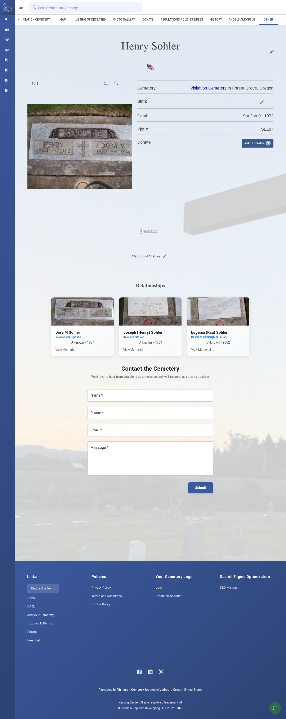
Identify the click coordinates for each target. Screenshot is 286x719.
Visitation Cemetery (208, 88)
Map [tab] (62, 19)
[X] (161, 673)
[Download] (127, 83)
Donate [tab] (147, 19)
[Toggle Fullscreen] (106, 83)
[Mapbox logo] (148, 231)
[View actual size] (116, 83)
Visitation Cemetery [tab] (34, 19)
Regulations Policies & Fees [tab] (182, 19)
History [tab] (216, 19)
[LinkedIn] (150, 673)
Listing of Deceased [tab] (90, 19)
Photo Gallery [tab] (123, 19)
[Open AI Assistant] (275, 708)
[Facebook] (139, 673)
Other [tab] (268, 19)
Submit (200, 488)
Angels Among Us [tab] (242, 19)
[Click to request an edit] (272, 51)
